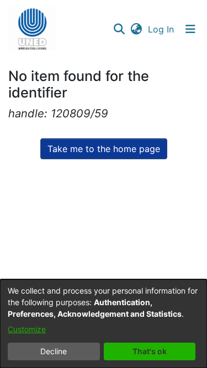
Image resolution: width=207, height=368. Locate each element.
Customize (27, 329)
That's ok (149, 351)
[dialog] (103, 323)
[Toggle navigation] (190, 29)
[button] (32, 29)
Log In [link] (161, 29)
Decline (53, 351)
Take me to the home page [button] (103, 148)
